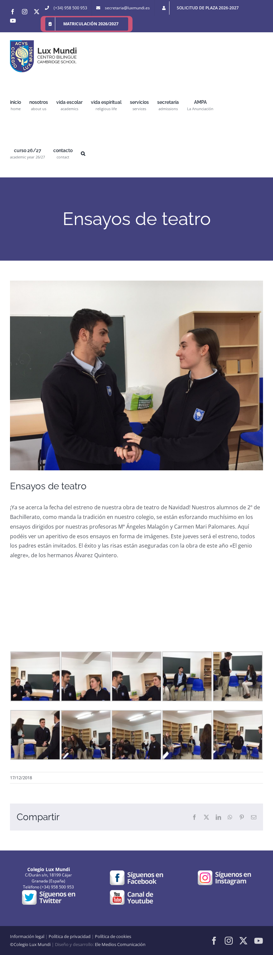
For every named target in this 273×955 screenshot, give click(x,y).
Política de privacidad (70, 936)
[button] (83, 153)
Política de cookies (113, 936)
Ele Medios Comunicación (120, 944)
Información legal (27, 936)
